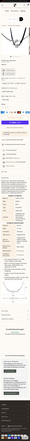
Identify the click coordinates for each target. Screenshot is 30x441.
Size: (13, 79)
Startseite (3, 25)
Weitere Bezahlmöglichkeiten (15, 127)
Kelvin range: (8, 96)
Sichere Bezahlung (10, 165)
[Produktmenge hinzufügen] (7, 107)
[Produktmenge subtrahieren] (3, 107)
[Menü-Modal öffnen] (2, 5)
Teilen (5, 171)
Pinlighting (13, 428)
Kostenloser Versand (11, 162)
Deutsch (3, 426)
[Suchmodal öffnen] (24, 5)
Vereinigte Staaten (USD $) (15, 426)
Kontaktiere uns (16, 158)
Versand (3, 139)
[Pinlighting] (15, 5)
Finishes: (9, 88)
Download (21, 250)
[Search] (21, 19)
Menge (3, 104)
